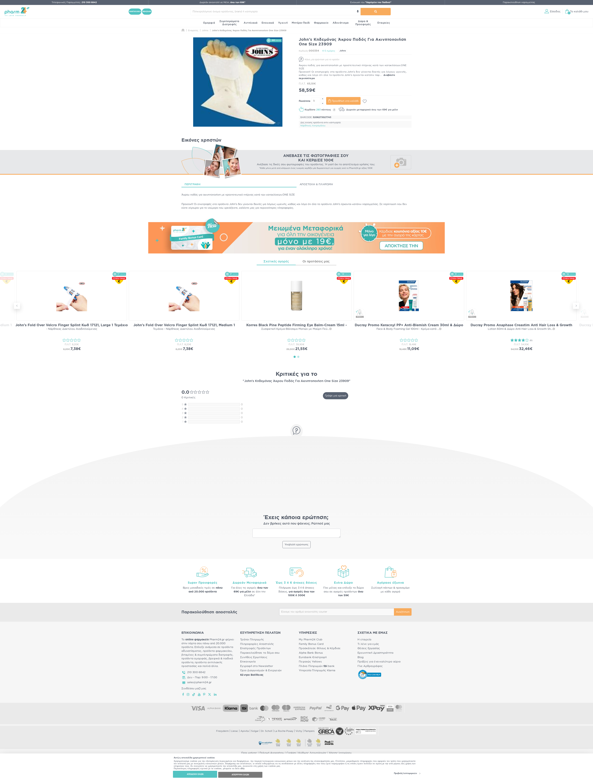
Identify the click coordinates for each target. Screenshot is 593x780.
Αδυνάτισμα (341, 23)
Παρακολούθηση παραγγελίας (519, 2)
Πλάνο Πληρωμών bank (316, 666)
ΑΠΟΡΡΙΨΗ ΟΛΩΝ (240, 775)
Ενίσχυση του (370, 2)
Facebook (183, 694)
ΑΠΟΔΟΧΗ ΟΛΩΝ (195, 774)
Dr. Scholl (266, 731)
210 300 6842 (196, 672)
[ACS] (333, 719)
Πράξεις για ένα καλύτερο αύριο (379, 661)
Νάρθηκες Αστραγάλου (312, 126)
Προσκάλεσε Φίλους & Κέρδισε (320, 648)
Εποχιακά (268, 23)
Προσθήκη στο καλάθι (345, 101)
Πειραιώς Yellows (310, 661)
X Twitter (209, 694)
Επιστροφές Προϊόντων (255, 648)
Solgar (255, 731)
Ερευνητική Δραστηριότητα (375, 652)
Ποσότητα (304, 101)
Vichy (299, 731)
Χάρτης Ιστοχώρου (340, 753)
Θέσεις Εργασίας (368, 648)
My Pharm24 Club (310, 639)
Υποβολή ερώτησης (296, 544)
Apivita (244, 731)
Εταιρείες (383, 23)
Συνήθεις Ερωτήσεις (253, 657)
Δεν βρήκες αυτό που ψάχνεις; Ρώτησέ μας (296, 523)
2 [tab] (298, 356)
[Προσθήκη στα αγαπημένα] (365, 101)
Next (576, 306)
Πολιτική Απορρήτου (271, 753)
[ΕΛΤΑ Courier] (260, 719)
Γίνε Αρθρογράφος (370, 666)
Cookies (291, 753)
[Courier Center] (318, 719)
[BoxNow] (304, 719)
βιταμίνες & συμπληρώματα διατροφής (207, 655)
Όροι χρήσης (249, 753)
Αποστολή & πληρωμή (316, 184)
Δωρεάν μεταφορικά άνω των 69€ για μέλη (371, 110)
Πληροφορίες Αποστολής (257, 644)
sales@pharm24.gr (199, 682)
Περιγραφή (192, 184)
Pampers (309, 731)
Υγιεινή (283, 23)
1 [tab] (294, 356)
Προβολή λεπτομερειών (405, 773)
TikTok (193, 694)
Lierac (234, 731)
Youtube (199, 694)
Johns (342, 51)
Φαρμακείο (321, 23)
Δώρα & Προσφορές (363, 23)
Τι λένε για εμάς (368, 644)
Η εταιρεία (364, 639)
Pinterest (204, 694)
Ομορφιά (209, 23)
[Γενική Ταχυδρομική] (274, 719)
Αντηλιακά (251, 23)
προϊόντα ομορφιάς (194, 658)
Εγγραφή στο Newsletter (256, 666)
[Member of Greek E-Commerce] (326, 731)
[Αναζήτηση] (376, 11)
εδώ (242, 768)
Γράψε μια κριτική (335, 395)
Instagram (188, 694)
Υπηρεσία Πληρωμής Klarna (317, 670)
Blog (360, 657)
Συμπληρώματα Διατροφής (229, 23)
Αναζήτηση (403, 612)
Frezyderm (222, 731)
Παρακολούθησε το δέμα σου (260, 652)
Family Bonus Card (311, 644)
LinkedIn (215, 694)
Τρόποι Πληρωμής (252, 639)
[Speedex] (290, 719)
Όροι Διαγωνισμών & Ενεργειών (261, 670)
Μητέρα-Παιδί (301, 23)
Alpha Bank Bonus (311, 652)
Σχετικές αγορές (276, 261)
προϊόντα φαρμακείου (217, 651)
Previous (17, 306)
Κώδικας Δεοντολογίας (312, 753)
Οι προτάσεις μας (316, 261)
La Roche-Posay (283, 731)
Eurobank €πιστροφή (313, 657)
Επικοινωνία (248, 661)
